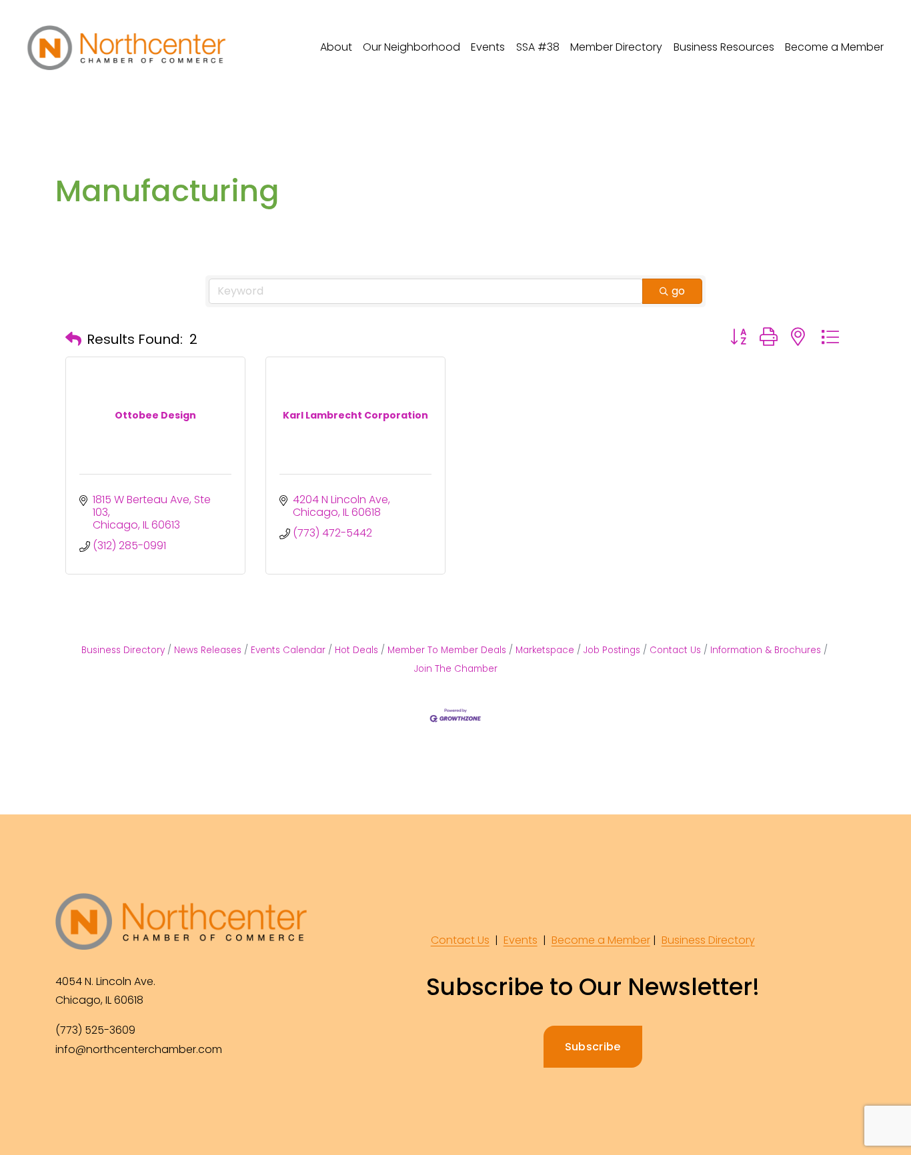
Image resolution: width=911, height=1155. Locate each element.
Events (521, 940)
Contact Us (675, 650)
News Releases (207, 650)
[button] (73, 339)
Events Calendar (288, 650)
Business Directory (123, 650)
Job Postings (612, 650)
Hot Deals (356, 650)
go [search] (678, 291)
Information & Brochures (765, 650)
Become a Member (834, 47)
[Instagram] (98, 1094)
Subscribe (593, 1046)
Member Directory (616, 47)
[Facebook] (67, 1094)
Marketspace (545, 650)
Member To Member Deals (446, 650)
